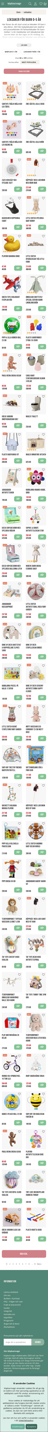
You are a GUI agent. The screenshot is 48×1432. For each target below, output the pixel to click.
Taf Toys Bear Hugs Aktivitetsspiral (33, 958)
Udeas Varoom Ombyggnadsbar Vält (10, 418)
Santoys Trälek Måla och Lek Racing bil (12, 143)
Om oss (7, 1295)
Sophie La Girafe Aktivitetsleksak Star (35, 529)
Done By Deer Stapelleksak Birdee (34, 646)
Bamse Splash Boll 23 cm (12, 1114)
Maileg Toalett (32, 416)
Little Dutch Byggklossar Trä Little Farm (35, 259)
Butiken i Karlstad (12, 1298)
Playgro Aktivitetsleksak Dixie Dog (35, 1154)
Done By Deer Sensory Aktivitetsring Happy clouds (34, 688)
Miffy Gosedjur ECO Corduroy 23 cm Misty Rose (34, 729)
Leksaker (28, 12)
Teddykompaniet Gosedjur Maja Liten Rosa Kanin (36, 1038)
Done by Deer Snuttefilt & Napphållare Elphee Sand (11, 647)
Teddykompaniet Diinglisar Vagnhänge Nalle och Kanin (10, 997)
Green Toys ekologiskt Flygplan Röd (11, 298)
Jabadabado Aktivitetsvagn (8, 491)
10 (35, 1264)
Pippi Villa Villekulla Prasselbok (10, 845)
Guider (7, 1308)
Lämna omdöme (11, 1292)
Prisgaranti (8, 1320)
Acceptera (31, 1426)
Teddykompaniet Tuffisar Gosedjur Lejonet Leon (12, 920)
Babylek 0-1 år (11, 52)
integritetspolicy (26, 1420)
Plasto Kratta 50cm (34, 1229)
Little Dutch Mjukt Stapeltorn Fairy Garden (11, 728)
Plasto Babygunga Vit (10, 454)
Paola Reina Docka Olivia (11, 1151)
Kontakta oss (9, 1314)
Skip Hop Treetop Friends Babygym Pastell (12, 769)
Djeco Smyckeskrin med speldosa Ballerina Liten (12, 567)
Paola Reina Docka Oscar (11, 375)
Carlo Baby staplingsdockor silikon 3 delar (35, 378)
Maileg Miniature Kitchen (36, 454)
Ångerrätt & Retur (12, 1323)
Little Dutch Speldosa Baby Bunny (35, 219)
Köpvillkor (8, 1317)
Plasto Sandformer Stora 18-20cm (33, 339)
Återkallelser (9, 1327)
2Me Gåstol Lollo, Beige (35, 104)
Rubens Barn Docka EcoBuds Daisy (33, 567)
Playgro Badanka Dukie (11, 256)
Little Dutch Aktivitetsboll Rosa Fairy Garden (36, 607)
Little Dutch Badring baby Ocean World (34, 845)
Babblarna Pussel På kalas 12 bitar (10, 687)
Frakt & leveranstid (12, 1305)
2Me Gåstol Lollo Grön (35, 142)
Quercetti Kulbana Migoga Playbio (9, 807)
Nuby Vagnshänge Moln (35, 1076)
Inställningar (17, 1426)
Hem (18, 12)
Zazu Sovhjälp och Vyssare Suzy (9, 181)
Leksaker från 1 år (32, 52)
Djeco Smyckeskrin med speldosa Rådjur (11, 529)
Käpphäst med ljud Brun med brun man (35, 181)
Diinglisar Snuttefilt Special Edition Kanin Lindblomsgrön (34, 300)
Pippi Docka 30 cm (8, 881)
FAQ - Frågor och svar (13, 1301)
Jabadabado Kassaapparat (7, 605)
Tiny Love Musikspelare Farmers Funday (35, 1193)
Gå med (38, 1342)
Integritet (8, 1311)
